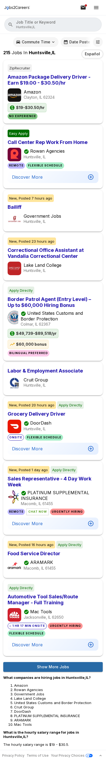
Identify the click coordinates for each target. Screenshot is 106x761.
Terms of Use (38, 755)
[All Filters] (98, 42)
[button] (53, 24)
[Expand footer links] (100, 755)
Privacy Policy (13, 755)
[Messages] (83, 7)
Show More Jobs (53, 666)
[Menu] (96, 7)
